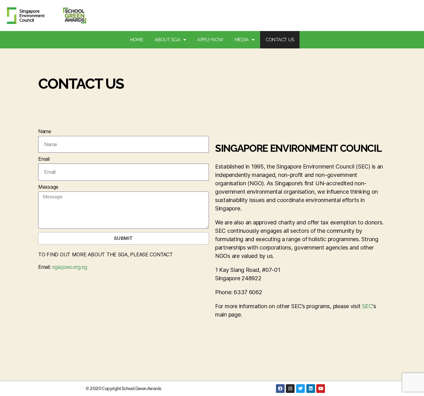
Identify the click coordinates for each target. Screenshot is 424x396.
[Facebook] (280, 388)
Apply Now (210, 40)
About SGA (167, 40)
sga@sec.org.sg (69, 267)
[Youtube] (320, 388)
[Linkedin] (310, 388)
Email (44, 159)
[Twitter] (300, 388)
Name (44, 131)
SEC (367, 306)
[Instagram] (290, 388)
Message (48, 187)
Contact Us (280, 40)
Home (136, 40)
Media (242, 40)
